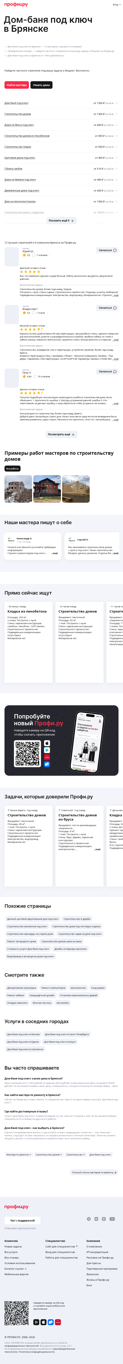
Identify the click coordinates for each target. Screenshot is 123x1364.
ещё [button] (55, 553)
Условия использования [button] (19, 1263)
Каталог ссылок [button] (14, 1268)
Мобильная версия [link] (16, 1274)
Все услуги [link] (11, 1252)
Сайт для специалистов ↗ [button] (61, 1246)
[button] (107, 250)
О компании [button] (94, 1246)
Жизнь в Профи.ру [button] (98, 1279)
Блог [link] (89, 1285)
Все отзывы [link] (11, 1257)
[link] (16, 85)
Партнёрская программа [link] (102, 1268)
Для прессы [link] (94, 1263)
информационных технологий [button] (21, 1345)
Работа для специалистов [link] (61, 1257)
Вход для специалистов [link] (60, 1252)
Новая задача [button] (13, 1246)
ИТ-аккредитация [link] (97, 1252)
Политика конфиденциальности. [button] (37, 1351)
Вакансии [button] (93, 1274)
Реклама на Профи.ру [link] (100, 1257)
